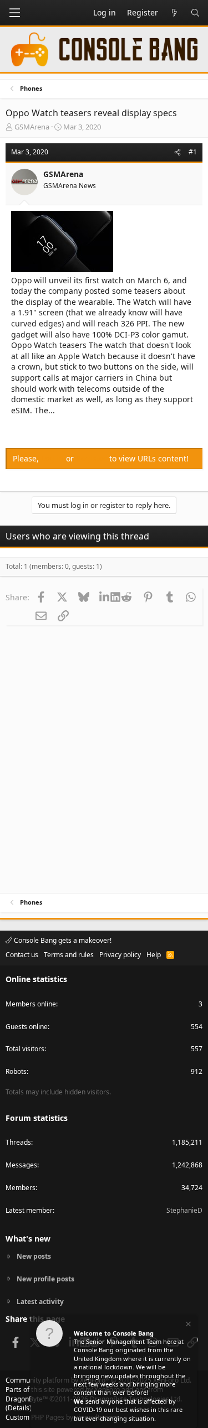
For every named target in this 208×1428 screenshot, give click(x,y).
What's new (28, 1238)
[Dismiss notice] (187, 1325)
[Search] (195, 13)
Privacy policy (120, 954)
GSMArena (31, 127)
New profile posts (45, 1279)
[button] (14, 12)
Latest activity (40, 1301)
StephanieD (184, 1210)
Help (153, 954)
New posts (34, 1256)
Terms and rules (69, 954)
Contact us (22, 954)
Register (92, 458)
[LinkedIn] (105, 597)
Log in (53, 458)
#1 (193, 152)
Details (18, 1408)
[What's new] (174, 13)
